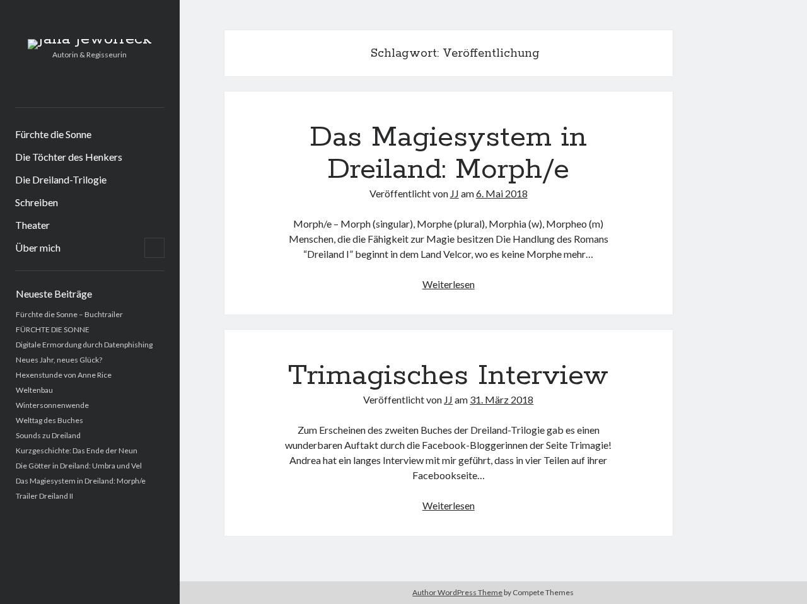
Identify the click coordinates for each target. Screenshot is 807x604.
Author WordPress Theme (457, 592)
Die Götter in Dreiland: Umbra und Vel (79, 465)
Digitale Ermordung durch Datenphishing (84, 344)
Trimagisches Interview (448, 375)
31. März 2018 (501, 399)
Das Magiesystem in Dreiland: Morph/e (81, 480)
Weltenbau (34, 390)
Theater (32, 225)
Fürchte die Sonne (53, 134)
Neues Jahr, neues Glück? (59, 359)
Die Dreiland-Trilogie (61, 179)
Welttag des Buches (49, 420)
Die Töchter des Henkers (68, 157)
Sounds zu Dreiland (48, 435)
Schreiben (36, 202)
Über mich (38, 247)
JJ (454, 193)
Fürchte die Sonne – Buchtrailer (69, 314)
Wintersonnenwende (52, 405)
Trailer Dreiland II (44, 496)
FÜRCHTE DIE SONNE (53, 329)
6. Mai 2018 (502, 193)
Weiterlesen (448, 284)
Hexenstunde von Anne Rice (64, 375)
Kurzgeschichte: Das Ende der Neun (76, 450)
